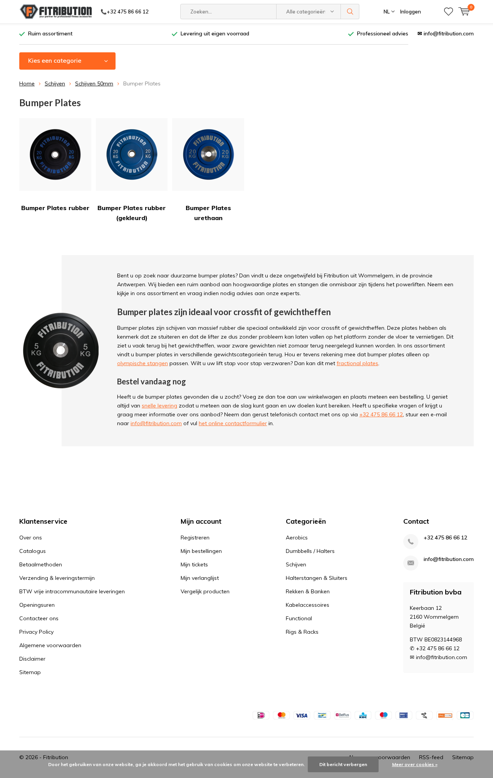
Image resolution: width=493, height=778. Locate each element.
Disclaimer (32, 658)
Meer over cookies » (415, 764)
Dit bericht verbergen (343, 764)
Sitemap (30, 672)
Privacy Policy (36, 631)
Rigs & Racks (302, 631)
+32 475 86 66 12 (381, 414)
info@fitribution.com (156, 423)
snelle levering (159, 405)
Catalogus (32, 551)
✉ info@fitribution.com (446, 33)
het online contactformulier (233, 423)
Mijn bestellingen (201, 551)
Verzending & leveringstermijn (57, 577)
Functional (299, 618)
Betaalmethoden (40, 564)
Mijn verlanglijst (200, 577)
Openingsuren (37, 604)
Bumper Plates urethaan (208, 213)
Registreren (195, 537)
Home (27, 83)
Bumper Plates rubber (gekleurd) (131, 213)
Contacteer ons (39, 618)
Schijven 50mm (94, 83)
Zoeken (350, 11)
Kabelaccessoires (307, 604)
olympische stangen (142, 363)
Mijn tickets (194, 564)
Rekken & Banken (308, 591)
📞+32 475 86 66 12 (125, 11)
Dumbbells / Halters (310, 551)
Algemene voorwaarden (50, 645)
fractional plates (357, 363)
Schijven (55, 83)
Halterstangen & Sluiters (316, 577)
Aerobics (297, 537)
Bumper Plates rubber (55, 208)
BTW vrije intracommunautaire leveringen (72, 591)
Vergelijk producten (205, 591)
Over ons (30, 537)
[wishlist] (448, 11)
